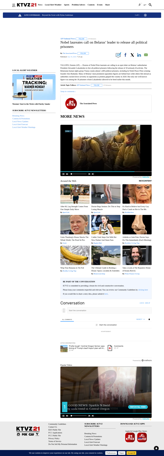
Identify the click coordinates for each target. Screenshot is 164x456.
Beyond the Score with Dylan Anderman (57, 15)
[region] (106, 332)
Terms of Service (54, 441)
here (106, 294)
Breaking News (18, 116)
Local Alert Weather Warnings (23, 127)
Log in (142, 303)
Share (107, 5)
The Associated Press (70, 53)
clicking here (143, 290)
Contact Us (52, 427)
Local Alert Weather (53, 5)
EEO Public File (54, 430)
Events (100, 5)
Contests (91, 5)
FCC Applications (55, 433)
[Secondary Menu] (15, 5)
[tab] (67, 319)
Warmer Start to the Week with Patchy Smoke (31, 104)
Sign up (147, 303)
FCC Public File (54, 436)
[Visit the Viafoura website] (146, 360)
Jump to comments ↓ (68, 91)
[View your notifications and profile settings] (149, 319)
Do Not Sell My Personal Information (62, 444)
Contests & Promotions (21, 119)
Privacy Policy (53, 438)
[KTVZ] (27, 4)
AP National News (83, 85)
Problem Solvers (78, 5)
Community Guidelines (57, 424)
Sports (66, 5)
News (40, 5)
